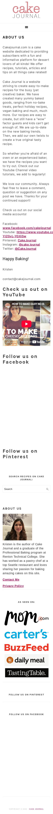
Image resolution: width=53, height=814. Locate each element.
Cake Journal (36, 809)
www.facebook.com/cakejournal (27, 228)
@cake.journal (29, 244)
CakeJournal (27, 240)
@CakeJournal (25, 248)
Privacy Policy (13, 586)
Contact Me (11, 579)
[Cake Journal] (26, 19)
